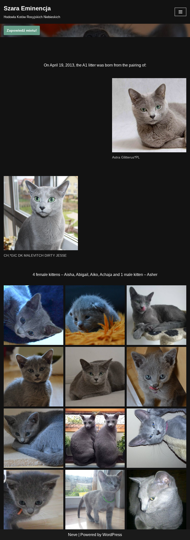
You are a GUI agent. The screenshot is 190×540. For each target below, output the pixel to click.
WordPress (112, 535)
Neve (72, 535)
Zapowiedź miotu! (22, 30)
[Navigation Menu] (180, 12)
